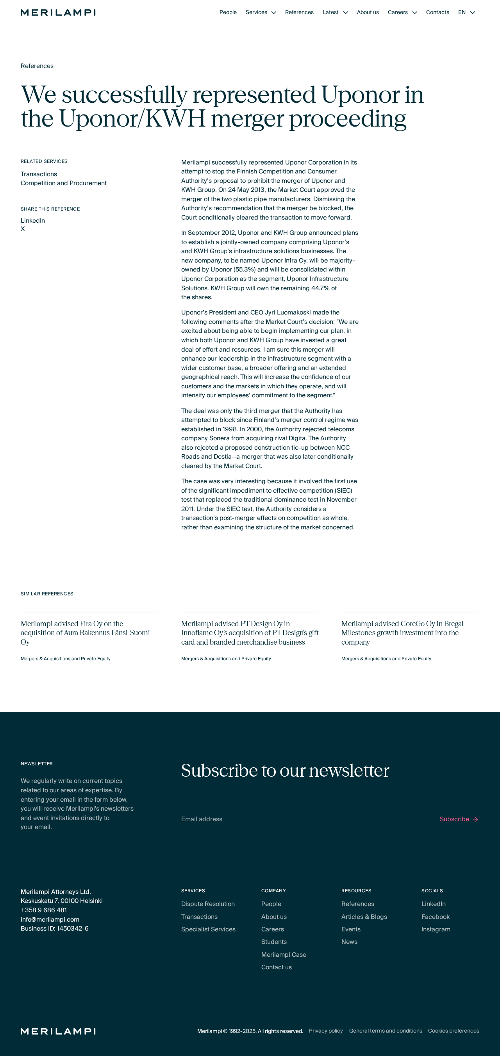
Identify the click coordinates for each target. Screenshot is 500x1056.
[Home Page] (58, 12)
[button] (261, 12)
